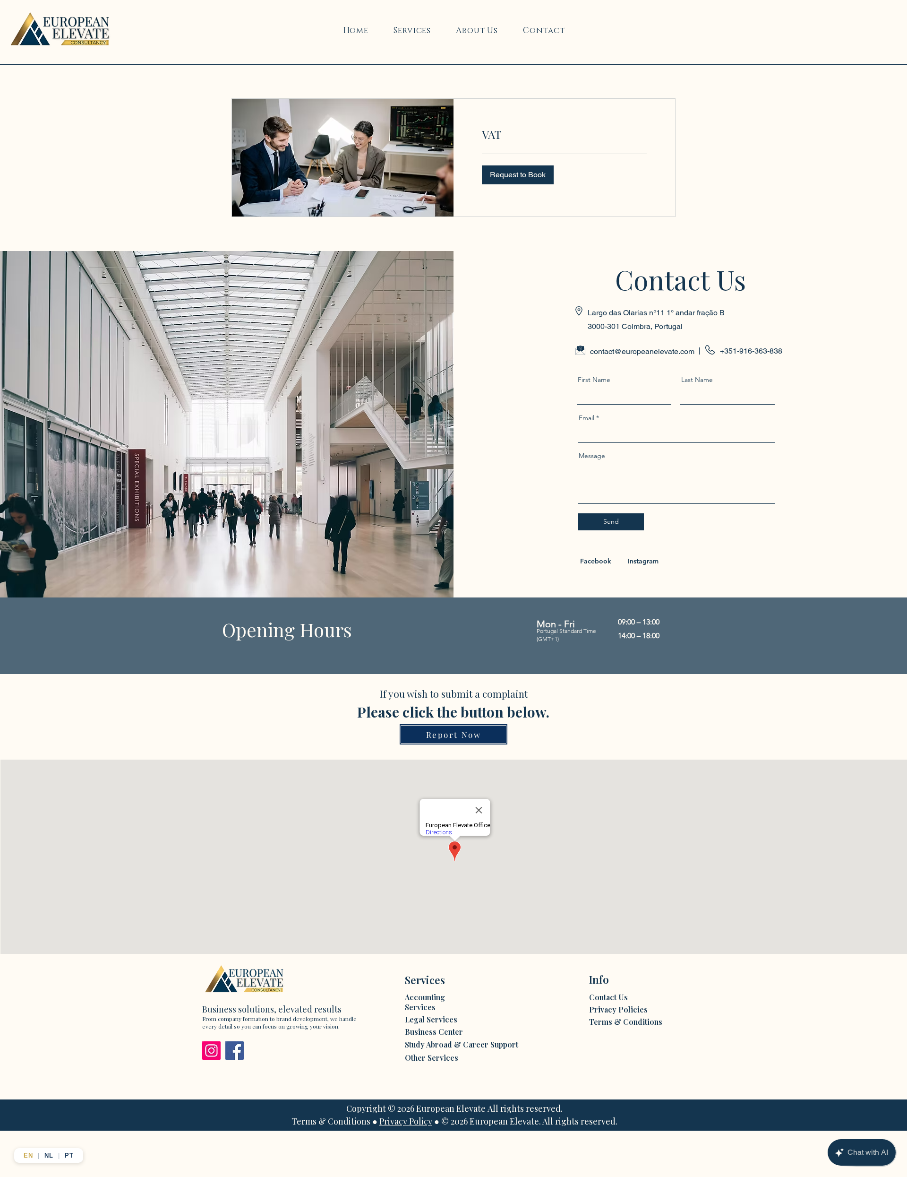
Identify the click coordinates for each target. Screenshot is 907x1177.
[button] (518, 174)
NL (48, 1155)
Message (592, 455)
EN (28, 1155)
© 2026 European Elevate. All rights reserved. (529, 1121)
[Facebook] (234, 1050)
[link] (564, 134)
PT (69, 1155)
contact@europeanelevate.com (642, 351)
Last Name (697, 379)
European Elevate (451, 1108)
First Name (594, 379)
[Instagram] (211, 1050)
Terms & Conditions (330, 1121)
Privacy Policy (405, 1121)
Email (586, 418)
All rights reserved (524, 1108)
